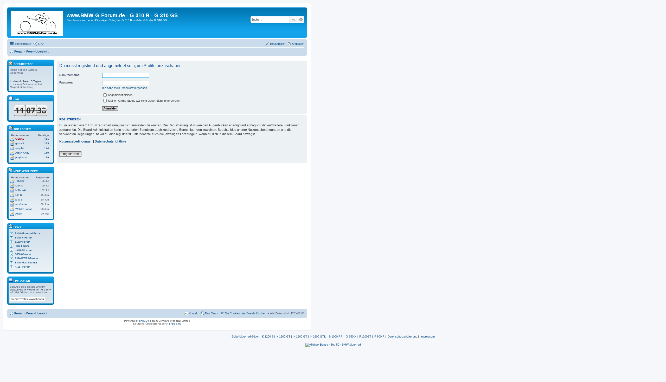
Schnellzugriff (23, 43)
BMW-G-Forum (23, 250)
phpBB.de (175, 323)
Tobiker (19, 180)
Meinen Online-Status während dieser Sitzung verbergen (143, 100)
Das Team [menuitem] (211, 313)
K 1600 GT (300, 336)
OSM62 (19, 138)
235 (46, 143)
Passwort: (66, 82)
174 (46, 148)
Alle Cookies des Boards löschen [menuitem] (245, 313)
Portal (18, 51)
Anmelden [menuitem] (298, 43)
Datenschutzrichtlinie (110, 141)
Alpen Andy (22, 152)
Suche (293, 19)
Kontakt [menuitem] (193, 313)
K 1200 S (267, 336)
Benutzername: (69, 74)
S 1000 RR (336, 336)
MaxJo (19, 185)
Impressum (427, 336)
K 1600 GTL (318, 336)
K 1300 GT (283, 336)
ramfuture (21, 204)
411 (46, 138)
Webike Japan (24, 209)
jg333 (18, 199)
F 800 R (379, 336)
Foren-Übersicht (37, 313)
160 (46, 152)
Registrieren (70, 154)
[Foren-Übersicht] (38, 23)
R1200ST (365, 336)
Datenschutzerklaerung (402, 336)
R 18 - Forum (22, 267)
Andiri (18, 213)
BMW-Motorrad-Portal (28, 233)
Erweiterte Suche (300, 19)
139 (46, 157)
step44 (19, 148)
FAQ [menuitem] (41, 43)
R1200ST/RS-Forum (26, 258)
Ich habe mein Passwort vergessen (124, 87)
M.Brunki (20, 190)
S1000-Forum (22, 242)
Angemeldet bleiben (119, 94)
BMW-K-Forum (23, 237)
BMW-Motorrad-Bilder (245, 336)
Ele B (18, 194)
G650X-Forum (23, 254)
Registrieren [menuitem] (277, 43)
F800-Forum (22, 246)
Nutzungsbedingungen (75, 141)
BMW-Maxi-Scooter (26, 262)
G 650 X (351, 336)
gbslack (19, 143)
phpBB (143, 320)
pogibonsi (21, 157)
